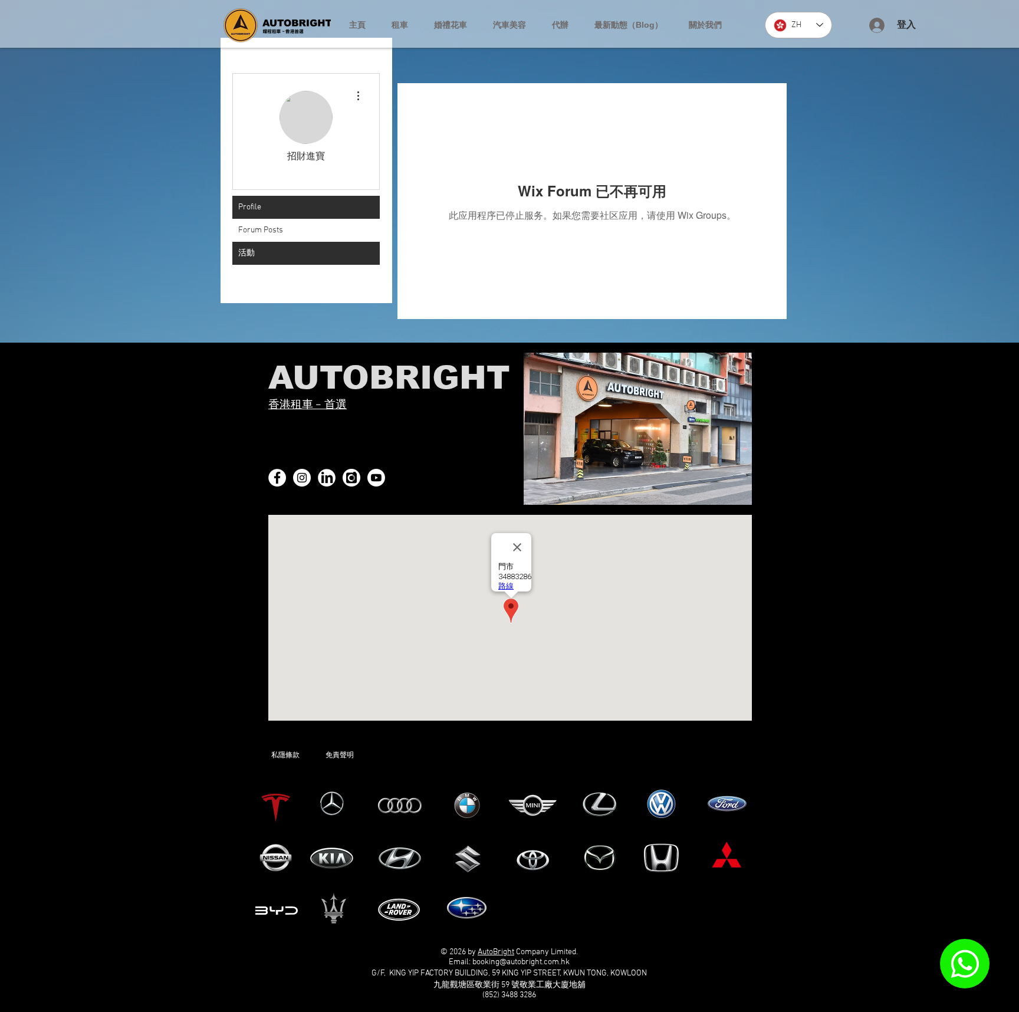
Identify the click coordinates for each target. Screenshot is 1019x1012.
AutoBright (496, 952)
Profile (249, 207)
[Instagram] (302, 478)
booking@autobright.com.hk (521, 962)
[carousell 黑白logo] (351, 478)
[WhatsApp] (965, 963)
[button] (400, 25)
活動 (246, 253)
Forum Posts (260, 230)
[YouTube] (376, 478)
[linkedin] (327, 478)
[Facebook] (277, 478)
